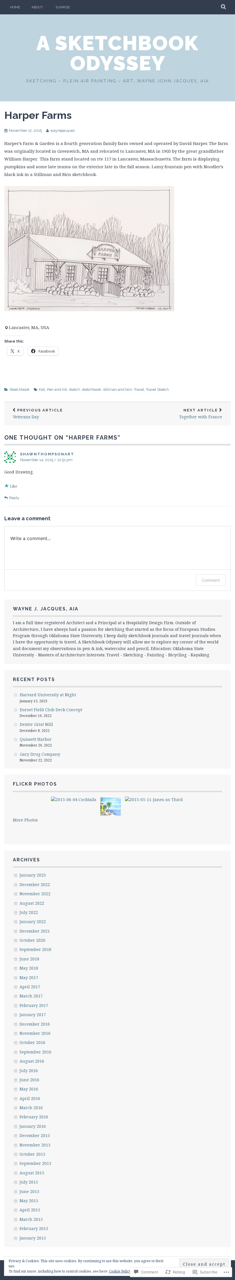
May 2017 (28, 977)
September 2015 (35, 1163)
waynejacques (62, 130)
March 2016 (31, 1107)
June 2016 (29, 1079)
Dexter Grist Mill (36, 724)
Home (15, 7)
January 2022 (32, 921)
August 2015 (31, 1172)
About (37, 7)
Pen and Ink (57, 389)
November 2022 (34, 893)
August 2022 (31, 903)
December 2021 (34, 931)
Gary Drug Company (40, 754)
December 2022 (34, 884)
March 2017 (31, 996)
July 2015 (28, 1182)
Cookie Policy (120, 1271)
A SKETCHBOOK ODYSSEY (117, 53)
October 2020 (32, 940)
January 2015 (32, 1238)
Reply (14, 498)
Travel (139, 389)
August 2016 (31, 1061)
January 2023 (32, 875)
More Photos (25, 820)
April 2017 (29, 986)
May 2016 (28, 1089)
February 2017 (33, 1005)
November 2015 (34, 1145)
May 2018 (28, 968)
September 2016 (35, 1052)
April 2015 (29, 1210)
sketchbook (91, 389)
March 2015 (31, 1219)
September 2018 (35, 949)
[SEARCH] (224, 7)
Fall (42, 389)
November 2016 (34, 1033)
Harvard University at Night (48, 694)
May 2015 (28, 1200)
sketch (74, 389)
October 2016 (32, 1042)
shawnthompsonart (47, 454)
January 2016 (32, 1126)
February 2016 (33, 1116)
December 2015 (34, 1135)
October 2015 (32, 1154)
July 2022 (28, 912)
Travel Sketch (157, 389)
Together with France (200, 414)
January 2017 (32, 1014)
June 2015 (29, 1191)
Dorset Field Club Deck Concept (51, 709)
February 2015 (33, 1228)
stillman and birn (117, 389)
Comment (211, 580)
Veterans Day (38, 414)
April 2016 (29, 1098)
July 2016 (28, 1070)
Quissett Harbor (36, 739)
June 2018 (29, 959)
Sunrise (63, 7)
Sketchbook (19, 389)
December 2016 (34, 1024)
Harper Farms (38, 115)
